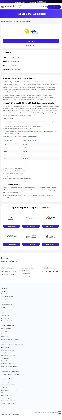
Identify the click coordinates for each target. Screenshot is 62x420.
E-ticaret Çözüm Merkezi (7, 21)
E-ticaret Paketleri (6, 328)
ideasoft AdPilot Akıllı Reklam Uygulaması (12, 344)
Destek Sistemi (26, 273)
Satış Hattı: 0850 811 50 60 (8, 271)
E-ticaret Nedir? (5, 392)
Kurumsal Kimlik (5, 302)
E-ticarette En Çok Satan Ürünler (9, 401)
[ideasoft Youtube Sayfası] (57, 271)
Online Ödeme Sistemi (7, 310)
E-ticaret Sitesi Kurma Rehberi (9, 390)
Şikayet (3, 312)
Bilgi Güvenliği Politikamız (7, 321)
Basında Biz (4, 294)
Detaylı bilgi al (30, 45)
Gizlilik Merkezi (5, 315)
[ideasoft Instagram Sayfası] (46, 271)
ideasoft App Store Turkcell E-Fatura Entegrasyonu (24, 195)
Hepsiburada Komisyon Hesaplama (10, 371)
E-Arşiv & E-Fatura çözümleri (23, 21)
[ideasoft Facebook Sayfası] (43, 271)
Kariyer (3, 307)
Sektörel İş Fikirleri (6, 398)
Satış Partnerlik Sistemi (7, 296)
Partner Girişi (4, 299)
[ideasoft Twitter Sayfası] (50, 271)
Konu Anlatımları (26, 276)
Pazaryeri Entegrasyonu (7, 361)
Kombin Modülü (5, 358)
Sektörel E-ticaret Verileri (7, 403)
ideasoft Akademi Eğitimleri (8, 384)
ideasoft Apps (4, 336)
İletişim (45, 6)
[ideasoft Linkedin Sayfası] (54, 271)
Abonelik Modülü (5, 347)
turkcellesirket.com (15, 61)
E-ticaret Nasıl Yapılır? (6, 395)
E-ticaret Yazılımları (14, 412)
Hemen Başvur (31, 41)
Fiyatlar (32, 6)
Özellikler (3, 334)
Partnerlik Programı (6, 352)
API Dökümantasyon (6, 304)
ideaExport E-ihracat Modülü (8, 342)
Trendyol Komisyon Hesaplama (9, 366)
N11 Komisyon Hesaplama (7, 363)
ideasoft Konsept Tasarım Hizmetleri (10, 339)
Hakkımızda (4, 291)
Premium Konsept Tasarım (8, 355)
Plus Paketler (4, 331)
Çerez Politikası (5, 318)
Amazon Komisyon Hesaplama (9, 369)
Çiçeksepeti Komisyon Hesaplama (10, 374)
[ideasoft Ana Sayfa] (8, 6)
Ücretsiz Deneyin (54, 7)
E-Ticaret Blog (5, 382)
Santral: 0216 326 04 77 (8, 274)
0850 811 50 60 (42, 1)
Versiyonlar (4, 387)
